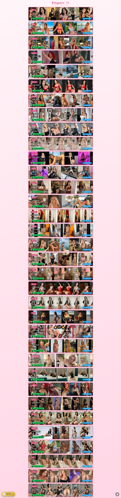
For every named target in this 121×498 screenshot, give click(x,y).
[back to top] (117, 494)
